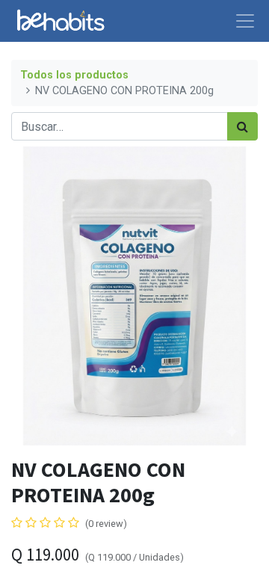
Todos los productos (74, 75)
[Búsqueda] (242, 126)
